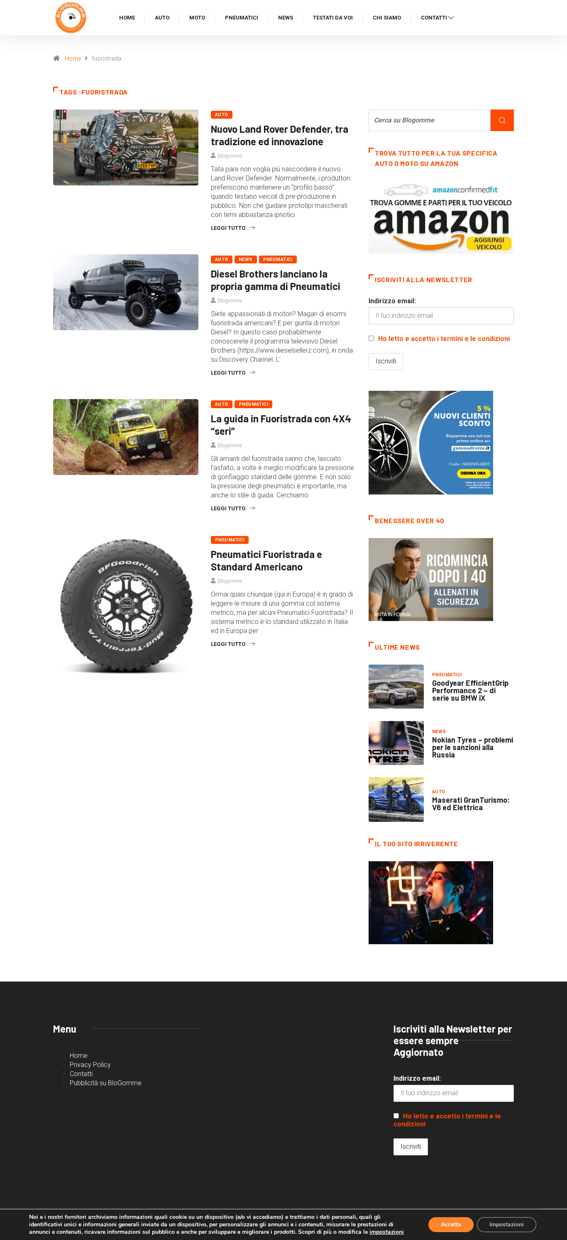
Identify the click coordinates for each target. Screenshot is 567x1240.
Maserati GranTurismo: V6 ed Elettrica (471, 803)
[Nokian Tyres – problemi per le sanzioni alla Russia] (396, 743)
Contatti (434, 18)
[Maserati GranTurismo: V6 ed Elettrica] (396, 799)
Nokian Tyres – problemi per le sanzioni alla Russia (472, 747)
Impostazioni (506, 1224)
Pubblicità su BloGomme (106, 1083)
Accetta (451, 1224)
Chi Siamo (387, 18)
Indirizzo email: (392, 301)
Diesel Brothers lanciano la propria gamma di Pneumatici (275, 280)
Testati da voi (333, 18)
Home (127, 18)
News (285, 18)
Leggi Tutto (228, 228)
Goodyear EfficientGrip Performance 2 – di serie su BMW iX (470, 690)
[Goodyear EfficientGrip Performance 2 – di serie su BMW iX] (396, 687)
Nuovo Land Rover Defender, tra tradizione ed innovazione (279, 135)
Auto (162, 18)
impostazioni (386, 1232)
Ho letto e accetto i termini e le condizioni (444, 339)
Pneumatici (241, 18)
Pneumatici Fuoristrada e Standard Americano (266, 560)
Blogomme (230, 156)
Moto (197, 18)
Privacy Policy (90, 1065)
